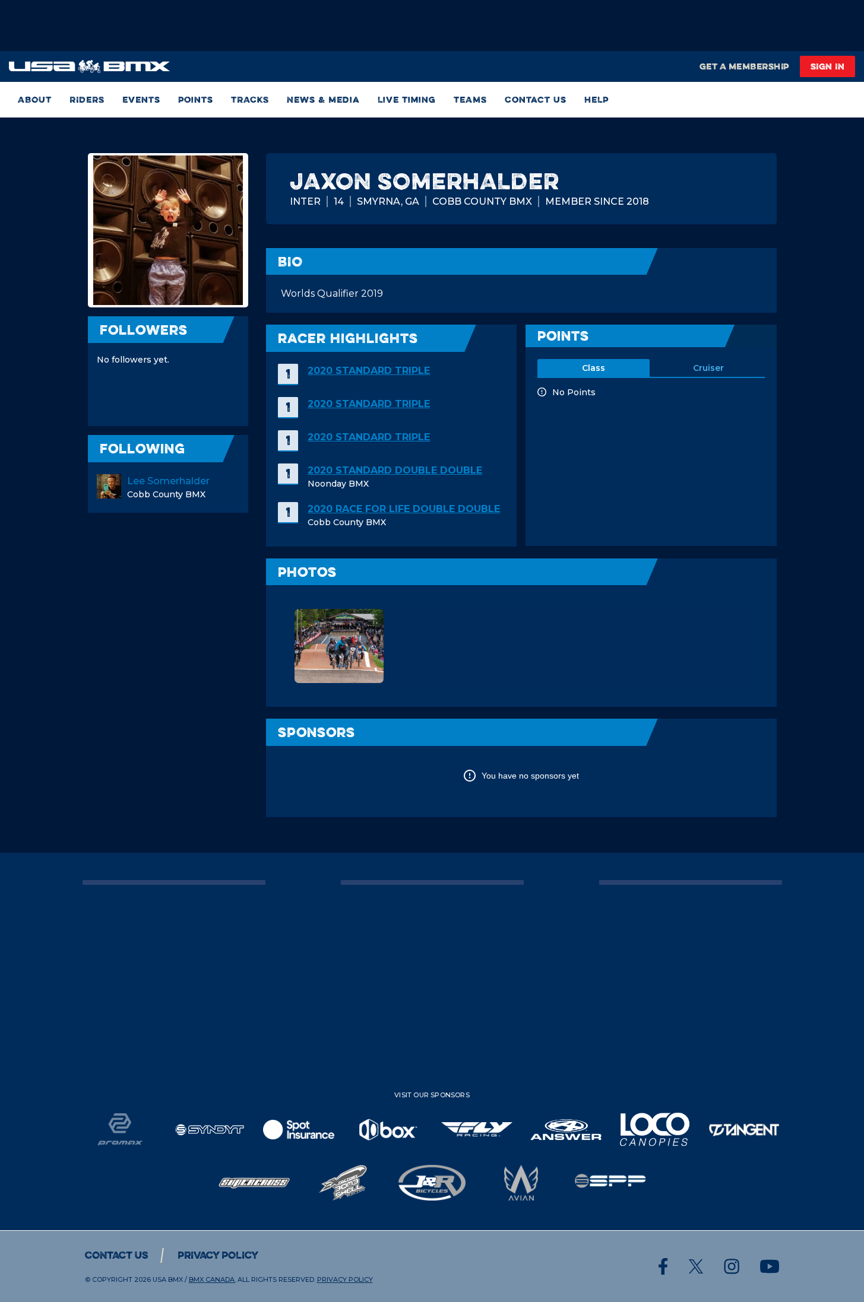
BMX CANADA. (212, 1279)
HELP (596, 99)
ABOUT (35, 99)
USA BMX (168, 1279)
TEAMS (470, 99)
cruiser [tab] (708, 368)
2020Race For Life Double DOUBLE (404, 509)
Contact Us (535, 99)
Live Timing (407, 99)
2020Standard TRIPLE (369, 370)
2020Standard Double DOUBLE (395, 470)
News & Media (323, 99)
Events (141, 99)
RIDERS (87, 99)
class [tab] (593, 368)
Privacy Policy (218, 1255)
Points (195, 99)
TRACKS (250, 99)
